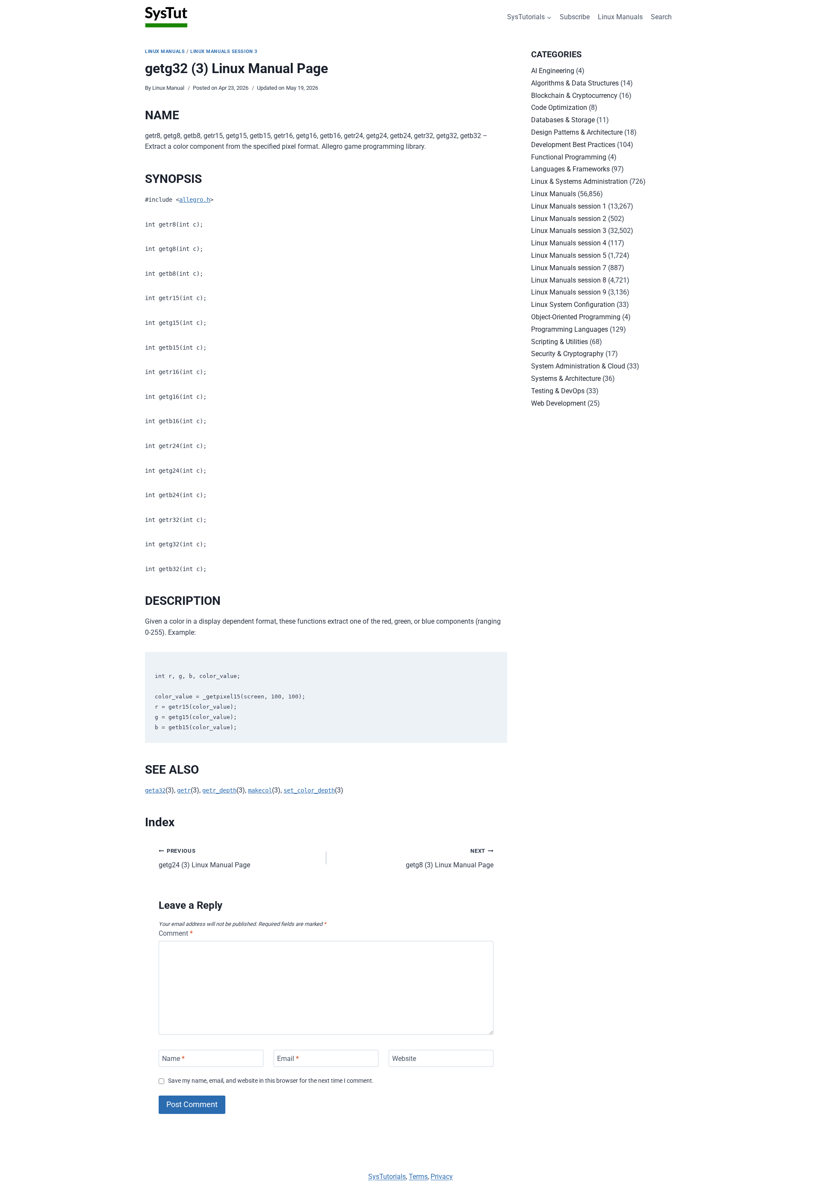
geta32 (155, 790)
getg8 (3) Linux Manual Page (449, 858)
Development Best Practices (573, 145)
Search (661, 17)
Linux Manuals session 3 (223, 51)
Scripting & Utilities (559, 342)
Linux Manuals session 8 (568, 280)
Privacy (442, 1177)
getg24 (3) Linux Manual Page (204, 858)
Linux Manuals (620, 17)
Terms (418, 1177)
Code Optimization (559, 107)
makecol (260, 790)
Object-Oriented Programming (575, 317)
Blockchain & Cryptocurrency (574, 95)
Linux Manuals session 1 (568, 206)
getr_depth (219, 790)
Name (173, 1058)
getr (184, 790)
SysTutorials (387, 1177)
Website (404, 1058)
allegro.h (194, 199)
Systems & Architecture (566, 378)
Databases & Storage (563, 120)
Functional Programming (568, 157)
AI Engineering (552, 71)
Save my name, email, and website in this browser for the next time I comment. (271, 1080)
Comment (176, 933)
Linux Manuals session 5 (568, 255)
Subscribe (575, 17)
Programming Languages (569, 329)
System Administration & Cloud (578, 366)
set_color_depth (309, 790)
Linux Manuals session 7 (568, 268)
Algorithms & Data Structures (575, 83)
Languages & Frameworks (570, 169)
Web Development (558, 403)
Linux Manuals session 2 (568, 219)
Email (288, 1058)
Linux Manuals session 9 (568, 292)
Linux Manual (168, 88)
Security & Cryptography (567, 354)
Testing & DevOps (558, 391)
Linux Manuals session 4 (568, 243)
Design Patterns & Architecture (577, 132)
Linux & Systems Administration (579, 181)
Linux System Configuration (573, 304)
